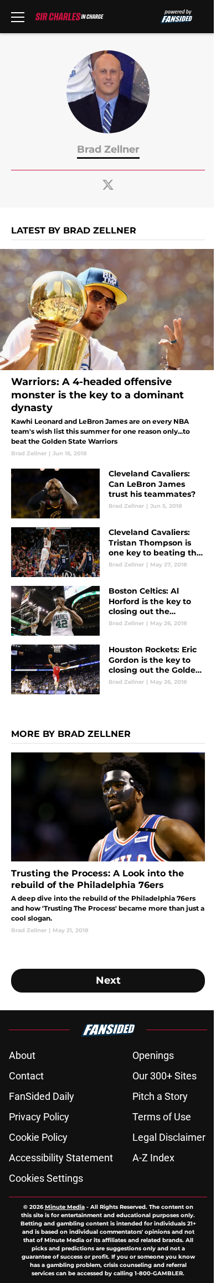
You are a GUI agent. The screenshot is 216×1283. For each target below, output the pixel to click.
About (22, 1055)
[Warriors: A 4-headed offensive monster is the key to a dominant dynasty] (108, 353)
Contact (26, 1076)
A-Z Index (153, 1157)
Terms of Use (161, 1117)
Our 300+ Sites (164, 1076)
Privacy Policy (39, 1117)
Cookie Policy (38, 1137)
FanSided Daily (41, 1096)
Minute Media (65, 1207)
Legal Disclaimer (168, 1137)
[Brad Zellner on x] (108, 185)
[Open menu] (17, 16)
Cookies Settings (46, 1178)
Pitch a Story (160, 1096)
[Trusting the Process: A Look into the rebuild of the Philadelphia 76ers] (108, 843)
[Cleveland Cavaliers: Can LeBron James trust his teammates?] (108, 493)
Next (108, 980)
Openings (153, 1055)
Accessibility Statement (61, 1157)
